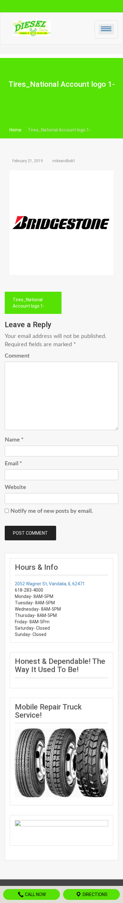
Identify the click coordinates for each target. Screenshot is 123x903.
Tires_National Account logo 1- (28, 302)
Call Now (35, 894)
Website (15, 487)
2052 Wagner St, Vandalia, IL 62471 (50, 583)
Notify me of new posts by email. (51, 511)
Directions (95, 894)
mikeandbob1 (63, 161)
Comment (17, 356)
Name (14, 440)
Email (13, 464)
